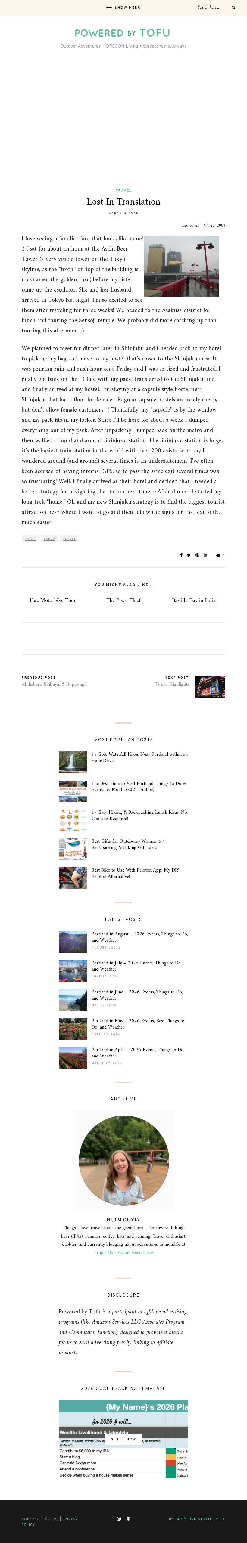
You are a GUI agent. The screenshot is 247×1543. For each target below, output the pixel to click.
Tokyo (49, 539)
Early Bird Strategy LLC (200, 1519)
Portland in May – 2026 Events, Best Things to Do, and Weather (138, 1024)
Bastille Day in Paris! (194, 600)
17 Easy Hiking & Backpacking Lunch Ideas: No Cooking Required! (139, 815)
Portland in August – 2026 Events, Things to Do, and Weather (140, 937)
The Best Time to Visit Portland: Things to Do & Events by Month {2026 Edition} (139, 786)
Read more (142, 1252)
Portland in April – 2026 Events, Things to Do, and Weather (138, 1053)
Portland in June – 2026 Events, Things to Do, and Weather (137, 995)
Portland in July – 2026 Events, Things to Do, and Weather (137, 966)
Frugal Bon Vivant (112, 1252)
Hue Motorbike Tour (53, 600)
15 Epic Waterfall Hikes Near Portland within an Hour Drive (140, 757)
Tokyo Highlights (172, 684)
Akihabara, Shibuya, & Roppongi (54, 684)
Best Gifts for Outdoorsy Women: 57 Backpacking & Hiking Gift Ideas (128, 844)
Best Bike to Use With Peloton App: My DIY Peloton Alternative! (135, 873)
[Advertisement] (123, 122)
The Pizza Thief (123, 600)
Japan (30, 539)
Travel (124, 191)
